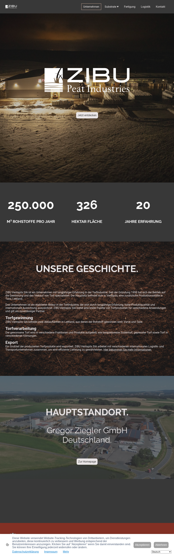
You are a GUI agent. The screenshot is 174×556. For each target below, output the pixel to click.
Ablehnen (161, 544)
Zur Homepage (87, 461)
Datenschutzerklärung (25, 551)
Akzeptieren (142, 544)
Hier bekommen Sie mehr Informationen (127, 349)
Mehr (66, 551)
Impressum (50, 551)
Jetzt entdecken (87, 115)
